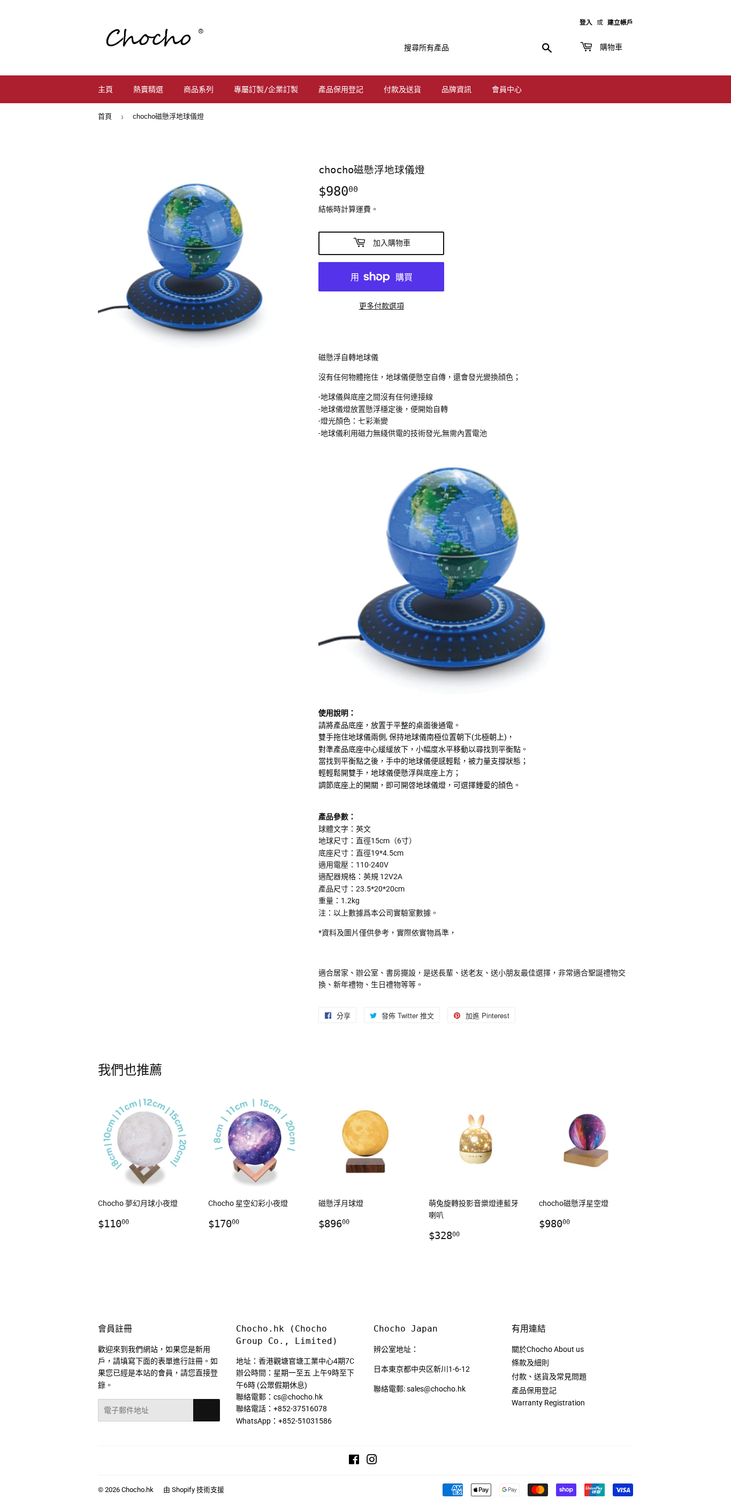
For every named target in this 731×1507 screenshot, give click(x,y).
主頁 (105, 89)
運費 (363, 209)
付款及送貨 (402, 89)
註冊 (206, 1410)
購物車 (609, 47)
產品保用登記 (340, 89)
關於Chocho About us (548, 1349)
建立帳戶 (620, 22)
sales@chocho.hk (436, 1389)
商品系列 (199, 89)
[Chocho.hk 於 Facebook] (354, 1461)
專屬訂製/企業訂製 (266, 89)
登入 (586, 22)
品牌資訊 (456, 89)
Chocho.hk (137, 1490)
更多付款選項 (381, 306)
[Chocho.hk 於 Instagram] (372, 1461)
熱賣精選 (148, 89)
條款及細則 (530, 1362)
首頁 (105, 116)
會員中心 (507, 89)
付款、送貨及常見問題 (549, 1376)
